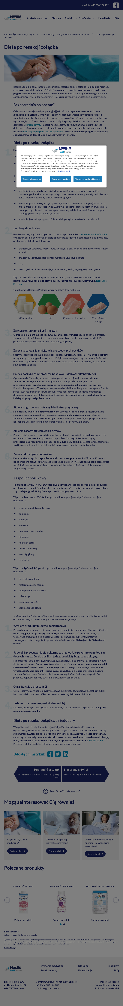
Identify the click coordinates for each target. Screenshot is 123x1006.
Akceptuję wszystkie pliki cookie (87, 179)
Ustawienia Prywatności (31, 179)
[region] (61, 166)
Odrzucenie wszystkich (61, 179)
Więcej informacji (63, 171)
